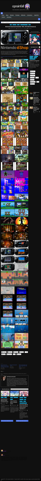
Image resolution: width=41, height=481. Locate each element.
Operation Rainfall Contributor (14, 406)
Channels (21, 399)
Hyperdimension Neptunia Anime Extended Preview (4, 400)
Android (21, 397)
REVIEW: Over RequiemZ (34, 60)
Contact (3, 17)
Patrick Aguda (21, 411)
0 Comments (32, 63)
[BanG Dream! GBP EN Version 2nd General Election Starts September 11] (24, 393)
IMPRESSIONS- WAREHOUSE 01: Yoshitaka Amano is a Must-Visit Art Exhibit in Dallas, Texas (36, 100)
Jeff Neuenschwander (20, 28)
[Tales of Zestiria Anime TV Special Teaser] (14, 393)
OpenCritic (36, 15)
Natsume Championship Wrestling (14, 373)
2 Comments (29, 28)
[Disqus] (14, 435)
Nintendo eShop (21, 373)
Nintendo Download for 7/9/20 (13, 365)
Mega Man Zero (6, 373)
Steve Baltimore (3, 404)
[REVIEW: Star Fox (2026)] (31, 93)
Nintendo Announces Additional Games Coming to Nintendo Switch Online (5, 365)
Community (29, 15)
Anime (2, 397)
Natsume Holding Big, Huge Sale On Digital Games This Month (23, 365)
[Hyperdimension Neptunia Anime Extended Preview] (5, 393)
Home (3, 15)
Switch (35, 57)
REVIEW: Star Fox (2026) (36, 93)
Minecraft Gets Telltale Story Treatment (7, 420)
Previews (17, 15)
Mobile (21, 401)
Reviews (12, 15)
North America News (24, 24)
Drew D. (34, 112)
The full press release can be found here (7, 56)
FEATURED (14, 24)
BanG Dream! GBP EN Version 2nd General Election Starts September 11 (24, 406)
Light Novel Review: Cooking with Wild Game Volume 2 (36, 109)
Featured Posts (34, 47)
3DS (10, 24)
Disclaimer (9, 17)
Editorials (23, 15)
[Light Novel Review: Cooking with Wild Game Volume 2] (31, 108)
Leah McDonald (36, 95)
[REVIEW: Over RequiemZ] (35, 52)
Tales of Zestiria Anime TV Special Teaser (13, 402)
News (7, 15)
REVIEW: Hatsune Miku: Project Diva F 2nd (22, 420)
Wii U (29, 24)
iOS (25, 399)
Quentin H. (34, 105)
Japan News (16, 397)
